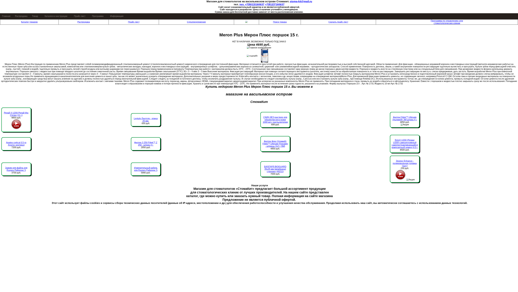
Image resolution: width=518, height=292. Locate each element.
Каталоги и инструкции (56, 16)
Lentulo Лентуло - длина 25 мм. (146, 119)
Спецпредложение (196, 22)
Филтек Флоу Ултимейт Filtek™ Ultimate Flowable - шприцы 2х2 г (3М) (275, 143)
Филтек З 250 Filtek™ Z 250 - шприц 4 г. (145, 143)
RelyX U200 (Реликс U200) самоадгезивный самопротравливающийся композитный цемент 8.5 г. (405, 144)
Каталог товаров (29, 22)
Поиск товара (280, 22)
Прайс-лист (79, 16)
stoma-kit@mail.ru (301, 1)
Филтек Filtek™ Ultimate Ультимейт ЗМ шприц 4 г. (404, 118)
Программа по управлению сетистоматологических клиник (447, 22)
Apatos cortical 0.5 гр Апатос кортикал (16, 143)
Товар (35, 16)
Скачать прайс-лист (338, 22)
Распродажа (21, 16)
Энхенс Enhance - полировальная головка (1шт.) (405, 163)
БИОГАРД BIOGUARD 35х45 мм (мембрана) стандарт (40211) (275, 169)
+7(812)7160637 (274, 4)
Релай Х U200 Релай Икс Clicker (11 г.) (16, 114)
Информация (116, 16)
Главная (6, 16)
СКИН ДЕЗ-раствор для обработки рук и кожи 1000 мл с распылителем (275, 119)
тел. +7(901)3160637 (251, 4)
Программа (97, 16)
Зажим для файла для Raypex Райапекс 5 (16, 169)
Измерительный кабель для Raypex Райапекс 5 (145, 169)
